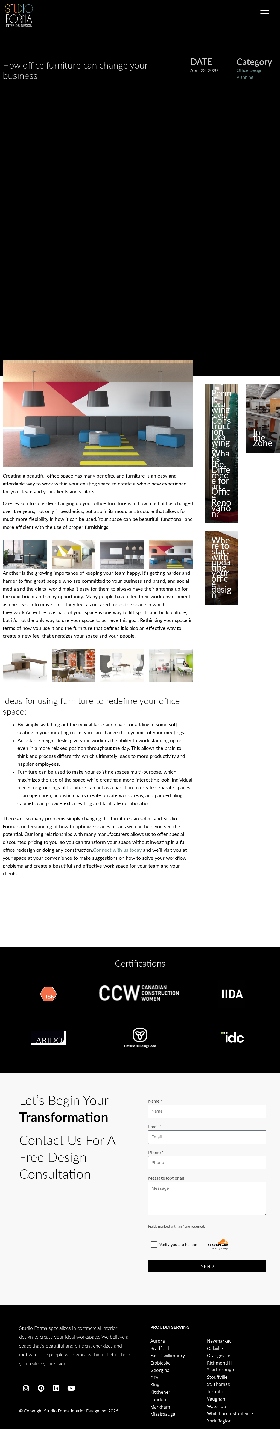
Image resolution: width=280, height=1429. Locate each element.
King (154, 1385)
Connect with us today (117, 850)
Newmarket (219, 1341)
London (158, 1399)
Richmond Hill (221, 1363)
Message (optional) (166, 1178)
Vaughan (216, 1399)
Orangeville (218, 1356)
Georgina (160, 1370)
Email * (155, 1127)
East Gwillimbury (167, 1356)
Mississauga (162, 1414)
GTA (154, 1378)
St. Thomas (218, 1384)
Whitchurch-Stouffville (230, 1413)
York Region (219, 1421)
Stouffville (217, 1377)
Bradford (159, 1348)
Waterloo (216, 1406)
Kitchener (160, 1392)
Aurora (157, 1341)
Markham (160, 1407)
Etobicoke (160, 1363)
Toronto (215, 1392)
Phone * (156, 1152)
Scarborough (220, 1370)
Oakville (215, 1348)
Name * (155, 1101)
